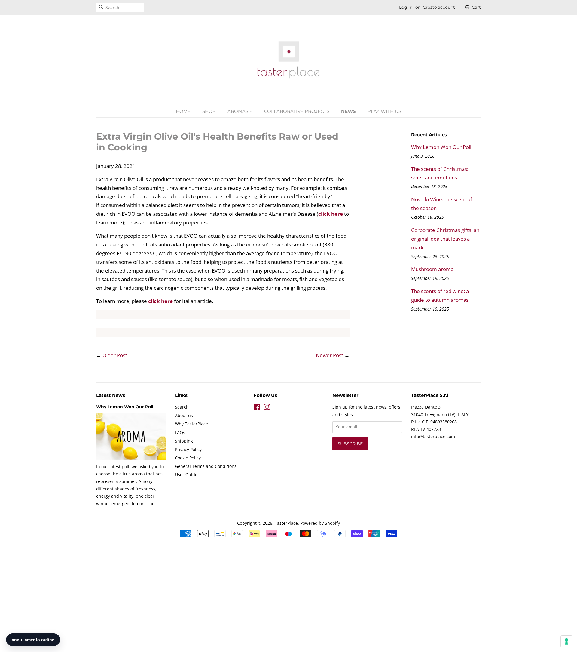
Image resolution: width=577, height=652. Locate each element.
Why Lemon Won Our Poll (441, 147)
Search (182, 407)
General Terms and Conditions (206, 466)
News (348, 111)
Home (183, 111)
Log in (405, 7)
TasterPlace (286, 523)
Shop (209, 111)
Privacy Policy (188, 449)
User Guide (186, 474)
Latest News (110, 395)
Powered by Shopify (320, 523)
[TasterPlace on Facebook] (257, 408)
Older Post (114, 355)
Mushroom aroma (432, 269)
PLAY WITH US (384, 111)
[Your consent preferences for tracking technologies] (566, 641)
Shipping (184, 441)
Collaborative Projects (296, 111)
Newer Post (329, 355)
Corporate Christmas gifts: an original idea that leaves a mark (445, 239)
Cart (476, 7)
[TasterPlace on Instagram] (267, 408)
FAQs (180, 432)
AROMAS (238, 111)
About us (184, 415)
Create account (439, 7)
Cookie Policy (188, 458)
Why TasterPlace (191, 424)
